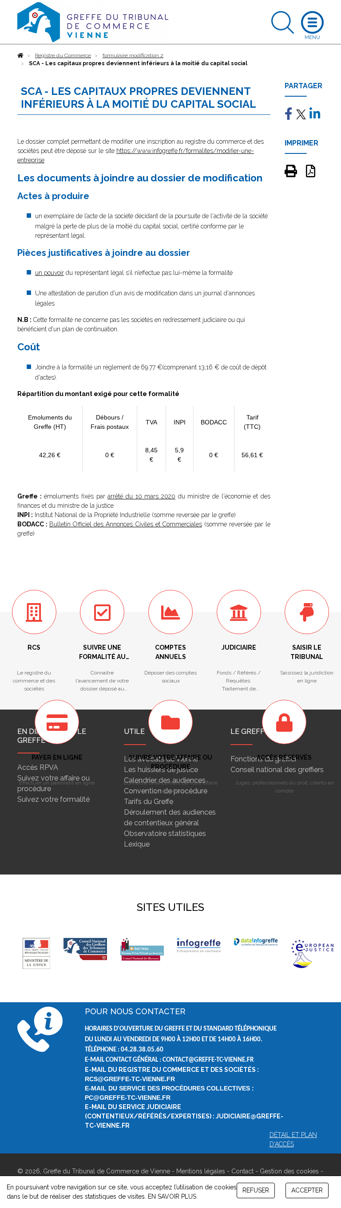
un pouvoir (49, 272)
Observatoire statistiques (165, 833)
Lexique (137, 844)
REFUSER (255, 1190)
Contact (242, 1171)
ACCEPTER (307, 1190)
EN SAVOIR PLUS (172, 1196)
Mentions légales (200, 1171)
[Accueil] (20, 55)
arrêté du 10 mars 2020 (141, 496)
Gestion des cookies (289, 1171)
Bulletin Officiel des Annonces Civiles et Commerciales (125, 524)
